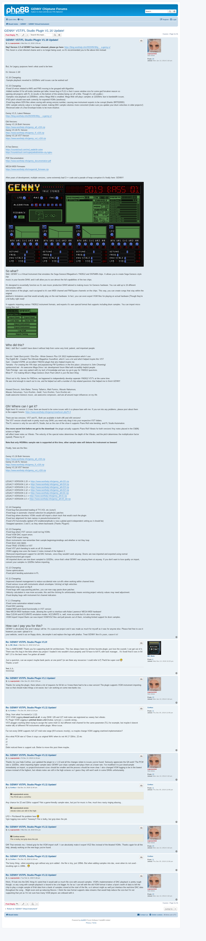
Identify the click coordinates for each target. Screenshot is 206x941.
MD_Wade (151, 656)
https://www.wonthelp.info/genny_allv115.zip (50, 481)
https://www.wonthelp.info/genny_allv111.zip (49, 493)
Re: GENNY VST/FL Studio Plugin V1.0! (26, 642)
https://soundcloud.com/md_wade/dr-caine (24, 149)
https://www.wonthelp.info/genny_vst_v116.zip (26, 138)
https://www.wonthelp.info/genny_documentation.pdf (28, 161)
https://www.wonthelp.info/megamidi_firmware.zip (27, 169)
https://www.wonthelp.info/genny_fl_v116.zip (25, 133)
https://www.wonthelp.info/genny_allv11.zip (48, 496)
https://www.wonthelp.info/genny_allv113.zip (50, 487)
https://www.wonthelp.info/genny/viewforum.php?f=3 (48, 412)
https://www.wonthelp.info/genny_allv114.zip (50, 484)
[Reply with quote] (141, 40)
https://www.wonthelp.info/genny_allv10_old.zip (50, 499)
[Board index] (18, 10)
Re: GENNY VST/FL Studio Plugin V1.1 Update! (30, 678)
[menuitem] (20, 19)
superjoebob (152, 54)
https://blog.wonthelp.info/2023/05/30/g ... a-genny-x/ (87, 47)
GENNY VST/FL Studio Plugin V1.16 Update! (34, 30)
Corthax (150, 707)
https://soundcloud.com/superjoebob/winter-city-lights (29, 152)
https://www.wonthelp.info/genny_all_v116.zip (25, 127)
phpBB (83, 920)
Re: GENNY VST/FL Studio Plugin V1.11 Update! (31, 707)
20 (153, 59)
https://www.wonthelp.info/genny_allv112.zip (50, 490)
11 (153, 711)
